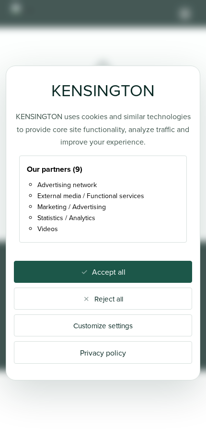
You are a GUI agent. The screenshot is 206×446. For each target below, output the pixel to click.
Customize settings (103, 326)
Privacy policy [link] (103, 352)
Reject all (108, 299)
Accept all (109, 272)
